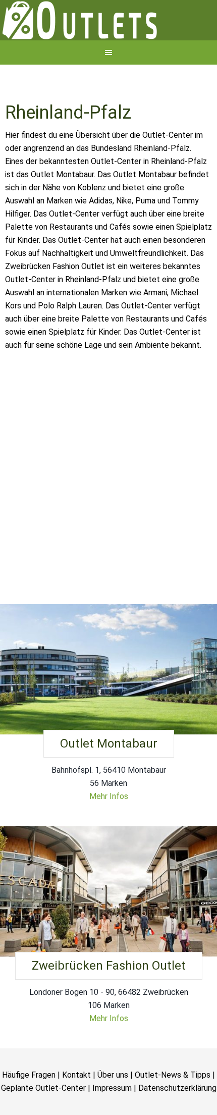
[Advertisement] (108, 510)
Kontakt (76, 1110)
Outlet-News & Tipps (172, 1110)
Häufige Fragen (29, 1110)
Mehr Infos (108, 831)
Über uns (112, 1110)
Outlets (108, 38)
